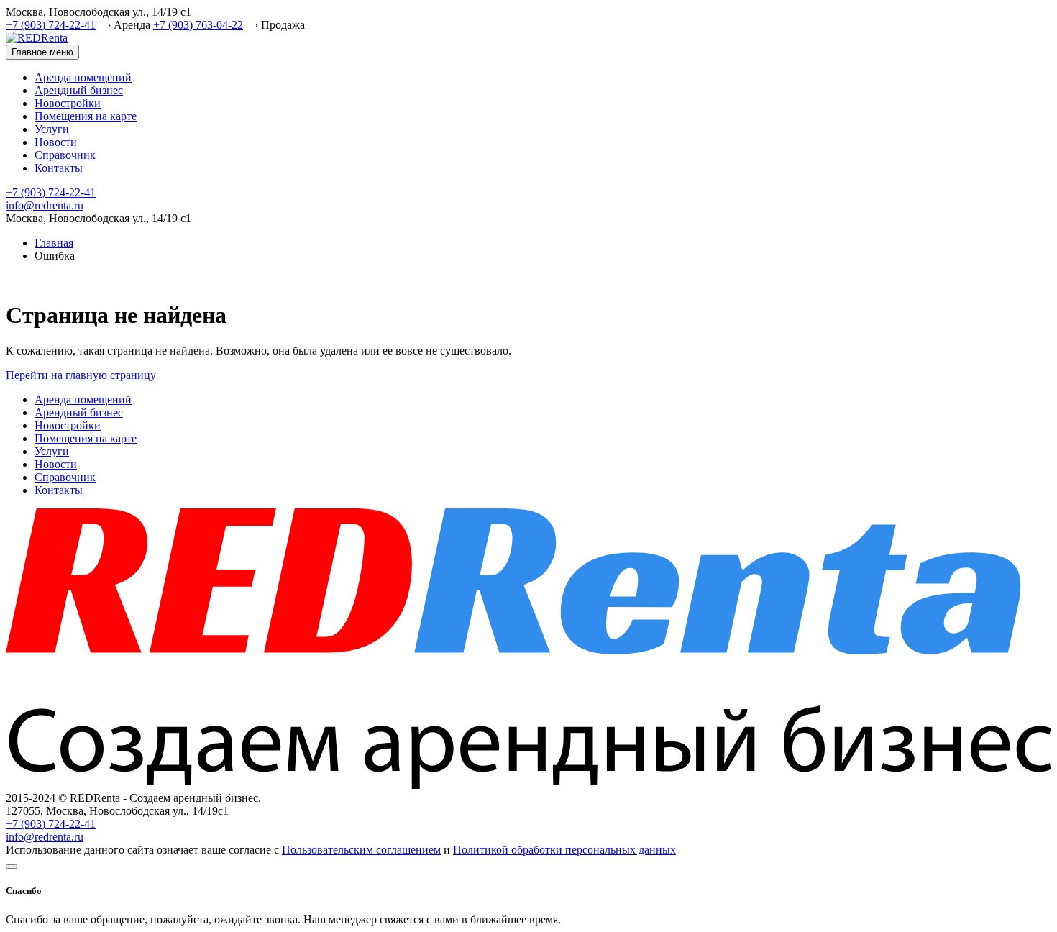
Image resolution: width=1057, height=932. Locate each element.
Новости (56, 142)
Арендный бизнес (79, 90)
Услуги (52, 129)
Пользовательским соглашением (361, 850)
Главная (54, 243)
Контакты (59, 168)
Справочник (65, 155)
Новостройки (68, 103)
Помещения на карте (86, 116)
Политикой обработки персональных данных (564, 850)
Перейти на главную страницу (81, 375)
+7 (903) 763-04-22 (198, 25)
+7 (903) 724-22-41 (51, 25)
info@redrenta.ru (44, 205)
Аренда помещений (83, 77)
